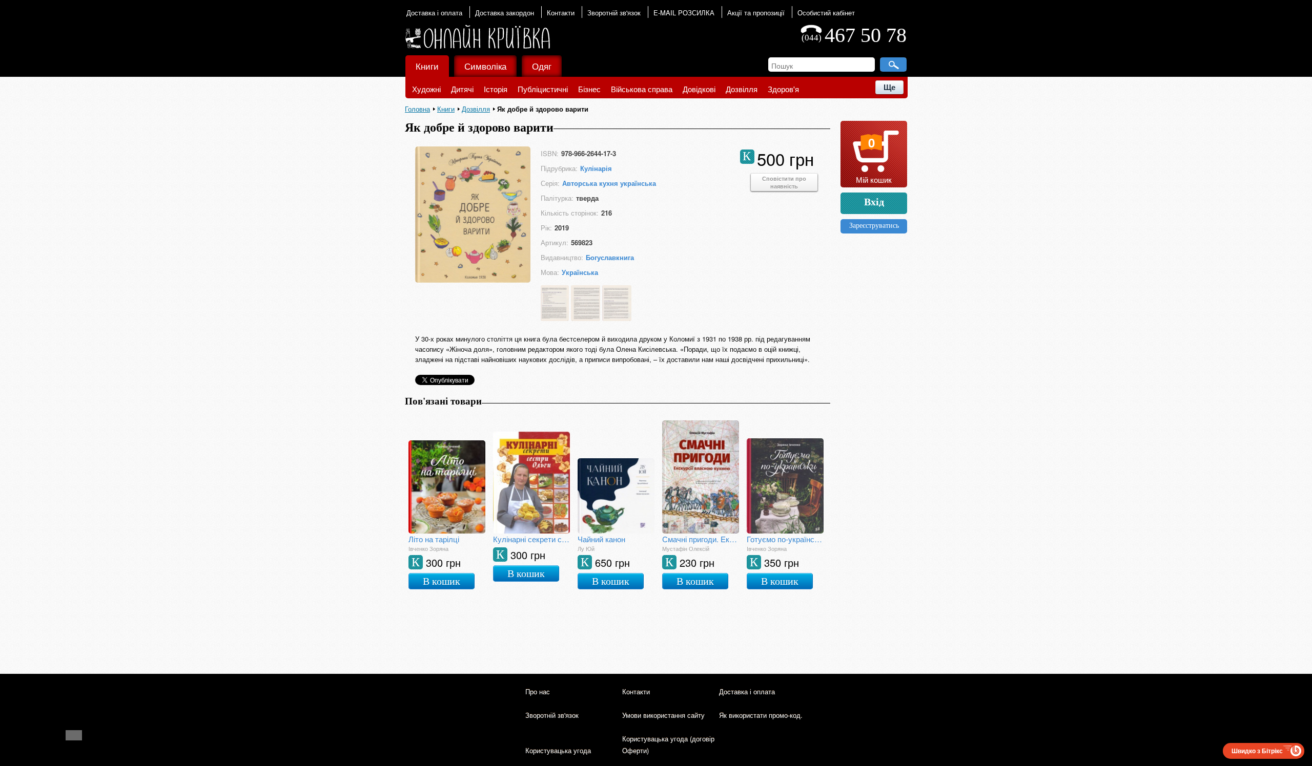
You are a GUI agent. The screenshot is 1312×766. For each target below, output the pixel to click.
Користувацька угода (558, 750)
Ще (889, 87)
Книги (427, 65)
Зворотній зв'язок (614, 12)
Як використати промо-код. (761, 715)
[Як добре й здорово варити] (472, 279)
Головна (417, 109)
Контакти (561, 12)
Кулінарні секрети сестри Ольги (531, 539)
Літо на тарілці (433, 539)
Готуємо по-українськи (785, 539)
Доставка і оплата (434, 12)
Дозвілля (741, 88)
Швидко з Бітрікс (1257, 750)
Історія (495, 88)
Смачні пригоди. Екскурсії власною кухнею (700, 539)
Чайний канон (601, 539)
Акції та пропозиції (756, 12)
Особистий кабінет (826, 12)
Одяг (541, 65)
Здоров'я (783, 88)
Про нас (537, 691)
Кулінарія (596, 168)
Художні (426, 88)
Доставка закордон (504, 12)
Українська (580, 272)
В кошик (441, 581)
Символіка (485, 65)
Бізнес (589, 88)
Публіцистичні (543, 88)
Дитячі (462, 88)
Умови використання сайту (663, 715)
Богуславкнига (610, 257)
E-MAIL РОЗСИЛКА (683, 12)
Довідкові (699, 88)
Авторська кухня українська (609, 183)
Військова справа (641, 88)
